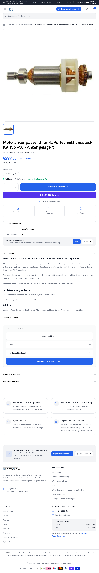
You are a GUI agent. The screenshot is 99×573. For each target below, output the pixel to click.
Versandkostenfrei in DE (37, 179)
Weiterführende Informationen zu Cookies (68, 490)
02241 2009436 (86, 2)
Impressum (56, 472)
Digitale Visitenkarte (10, 542)
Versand (6, 524)
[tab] (8, 129)
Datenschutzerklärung (60, 477)
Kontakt (6, 516)
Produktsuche (8, 511)
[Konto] (87, 9)
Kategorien (7, 533)
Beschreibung (49, 253)
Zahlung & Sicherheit (49, 374)
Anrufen (88, 242)
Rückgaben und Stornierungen (63, 499)
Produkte (6, 529)
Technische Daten (49, 318)
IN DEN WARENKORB (56, 187)
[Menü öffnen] (4, 9)
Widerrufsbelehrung (59, 481)
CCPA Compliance (59, 494)
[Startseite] (4, 25)
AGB (53, 485)
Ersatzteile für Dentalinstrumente (20, 25)
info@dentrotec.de (62, 515)
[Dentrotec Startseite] (11, 9)
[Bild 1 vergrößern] (49, 75)
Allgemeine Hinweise (10, 537)
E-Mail (77, 241)
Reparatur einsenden (61, 454)
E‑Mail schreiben (62, 2)
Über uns (6, 520)
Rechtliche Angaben (49, 381)
